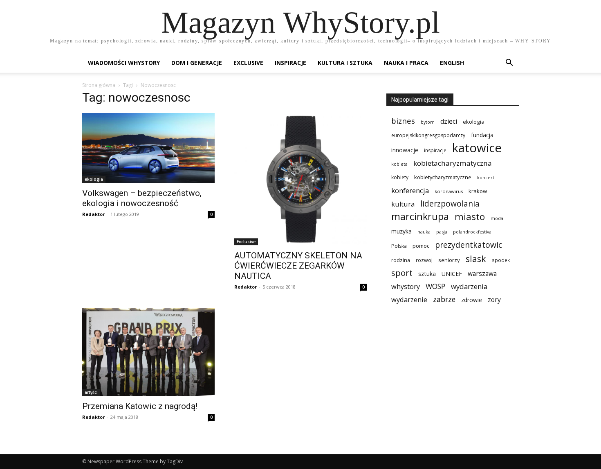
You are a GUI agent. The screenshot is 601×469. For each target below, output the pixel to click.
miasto (470, 216)
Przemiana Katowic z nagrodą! (139, 406)
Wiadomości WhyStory (124, 63)
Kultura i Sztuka (345, 63)
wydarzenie (409, 299)
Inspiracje (290, 63)
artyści (91, 392)
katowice (477, 148)
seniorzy (449, 260)
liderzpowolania (450, 204)
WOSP (435, 286)
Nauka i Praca (406, 63)
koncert (485, 177)
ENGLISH (452, 63)
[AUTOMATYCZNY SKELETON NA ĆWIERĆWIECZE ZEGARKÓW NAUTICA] (300, 179)
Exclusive (248, 63)
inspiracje (435, 150)
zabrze (444, 299)
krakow (478, 191)
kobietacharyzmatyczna (452, 163)
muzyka (401, 231)
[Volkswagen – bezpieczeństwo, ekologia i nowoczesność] (148, 148)
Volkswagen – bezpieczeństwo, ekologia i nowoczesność (142, 198)
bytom (428, 122)
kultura (403, 204)
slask (476, 258)
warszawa (482, 273)
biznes (403, 120)
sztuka (427, 274)
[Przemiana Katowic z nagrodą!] (148, 352)
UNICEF (452, 274)
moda (497, 218)
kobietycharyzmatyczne (442, 177)
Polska (399, 245)
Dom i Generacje (196, 63)
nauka (424, 232)
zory (494, 300)
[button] (509, 63)
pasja (441, 232)
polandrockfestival (473, 232)
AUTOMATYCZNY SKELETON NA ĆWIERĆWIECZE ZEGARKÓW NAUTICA (298, 266)
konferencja (410, 190)
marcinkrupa (420, 216)
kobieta (399, 164)
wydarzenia (469, 286)
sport (402, 273)
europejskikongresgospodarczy (428, 135)
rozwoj (424, 260)
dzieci (448, 121)
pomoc (421, 245)
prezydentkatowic (468, 244)
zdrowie (471, 300)
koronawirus (449, 191)
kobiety (399, 177)
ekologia (94, 179)
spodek (501, 260)
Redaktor (93, 214)
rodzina (400, 260)
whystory (405, 286)
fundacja (482, 135)
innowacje (404, 150)
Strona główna (98, 85)
